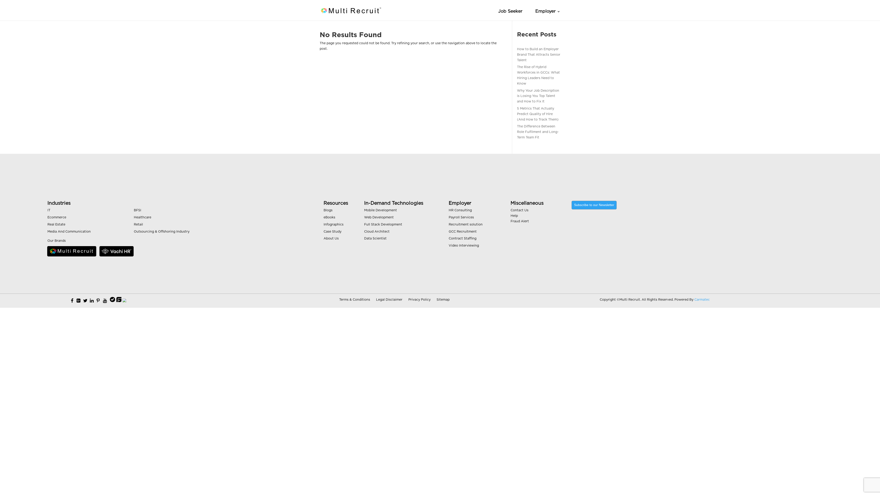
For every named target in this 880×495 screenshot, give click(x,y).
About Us (331, 238)
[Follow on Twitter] (85, 301)
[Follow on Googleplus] (78, 301)
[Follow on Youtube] (105, 301)
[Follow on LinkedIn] (92, 301)
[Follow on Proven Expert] (112, 301)
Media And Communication (69, 231)
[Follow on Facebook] (72, 301)
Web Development (379, 217)
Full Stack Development (383, 224)
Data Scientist (375, 238)
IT (48, 210)
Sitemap (443, 299)
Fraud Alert (520, 221)
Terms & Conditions (354, 299)
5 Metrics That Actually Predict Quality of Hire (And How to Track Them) (537, 114)
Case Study (332, 231)
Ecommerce (56, 217)
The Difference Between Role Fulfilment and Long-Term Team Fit (538, 132)
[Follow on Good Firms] (119, 301)
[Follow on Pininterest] (98, 301)
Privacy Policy (419, 299)
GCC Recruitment (463, 231)
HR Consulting (460, 210)
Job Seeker (510, 11)
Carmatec (702, 299)
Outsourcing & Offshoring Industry (162, 231)
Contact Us (519, 210)
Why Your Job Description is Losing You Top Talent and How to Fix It (538, 96)
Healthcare (142, 217)
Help (514, 215)
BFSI (137, 210)
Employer (545, 11)
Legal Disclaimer (389, 299)
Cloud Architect (377, 231)
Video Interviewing (464, 245)
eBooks (329, 217)
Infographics (334, 224)
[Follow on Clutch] (124, 301)
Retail (138, 224)
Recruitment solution (466, 224)
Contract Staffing (462, 238)
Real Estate (56, 224)
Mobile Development (380, 210)
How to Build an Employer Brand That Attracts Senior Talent (538, 55)
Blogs (328, 210)
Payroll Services (461, 217)
